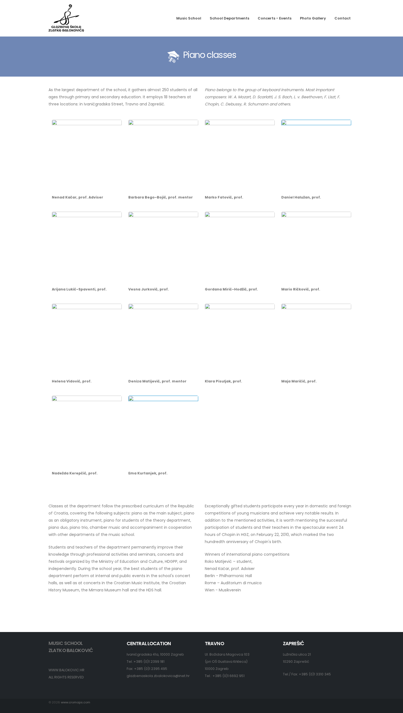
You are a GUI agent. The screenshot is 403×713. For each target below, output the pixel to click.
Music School (188, 18)
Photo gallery (313, 18)
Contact (342, 18)
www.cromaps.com (75, 702)
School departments (229, 18)
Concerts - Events (274, 18)
